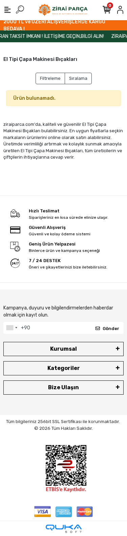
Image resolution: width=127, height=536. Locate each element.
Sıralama (78, 78)
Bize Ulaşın (63, 387)
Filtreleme (50, 78)
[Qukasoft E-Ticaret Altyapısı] (64, 529)
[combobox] (11, 328)
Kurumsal (63, 349)
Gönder (111, 328)
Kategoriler (63, 368)
